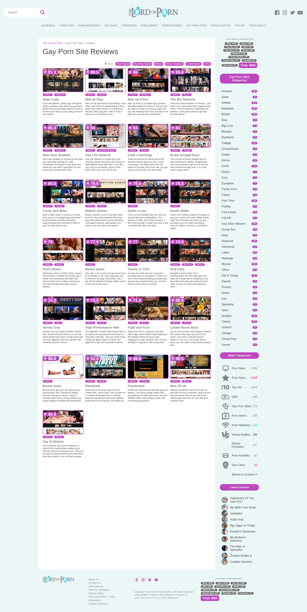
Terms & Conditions (99, 589)
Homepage (48, 25)
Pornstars (129, 25)
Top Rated (123, 63)
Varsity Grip (51, 327)
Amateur (227, 91)
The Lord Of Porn (53, 43)
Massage (227, 258)
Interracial (228, 246)
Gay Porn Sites (196, 25)
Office (225, 269)
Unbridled (236, 513)
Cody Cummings (140, 155)
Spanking (227, 304)
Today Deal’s (257, 25)
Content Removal (98, 603)
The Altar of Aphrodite (237, 548)
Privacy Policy (96, 593)
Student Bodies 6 (241, 555)
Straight (187, 150)
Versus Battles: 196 (239, 57)
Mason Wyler (95, 269)
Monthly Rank (142, 63)
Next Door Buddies (57, 155)
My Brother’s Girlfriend (238, 539)
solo (224, 298)
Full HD (226, 217)
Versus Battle (221, 25)
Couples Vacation (241, 561)
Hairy (225, 235)
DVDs (225, 166)
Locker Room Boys (184, 327)
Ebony (226, 171)
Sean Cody (51, 99)
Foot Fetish (229, 212)
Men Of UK (178, 386)
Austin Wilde (179, 211)
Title (207, 63)
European (228, 183)
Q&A (235, 396)
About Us (93, 579)
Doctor (226, 160)
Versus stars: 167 (231, 60)
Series (226, 292)
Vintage (226, 333)
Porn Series (149, 25)
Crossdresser (230, 148)
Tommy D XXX (138, 269)
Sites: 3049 (231, 43)
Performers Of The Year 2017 (242, 500)
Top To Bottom (53, 441)
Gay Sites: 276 (231, 50)
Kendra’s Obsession (242, 531)
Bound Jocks (52, 386)
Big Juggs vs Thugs (242, 525)
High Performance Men (102, 327)
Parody (226, 281)
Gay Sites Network (107, 150)
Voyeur (226, 344)
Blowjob (226, 131)
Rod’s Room (52, 269)
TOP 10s (240, 25)
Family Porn (229, 189)
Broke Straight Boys (185, 155)
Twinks (187, 323)
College (59, 206)
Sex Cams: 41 (229, 65)
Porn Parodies (172, 25)
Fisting (226, 206)
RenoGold (92, 386)
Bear (225, 120)
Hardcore (60, 95)
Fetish (225, 194)
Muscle (102, 95)
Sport (58, 323)
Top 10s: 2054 (232, 47)
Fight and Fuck (139, 327)
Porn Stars (238, 377)
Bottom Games (96, 211)
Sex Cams (110, 25)
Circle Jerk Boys (55, 211)
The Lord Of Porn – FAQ (102, 596)
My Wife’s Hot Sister (243, 507)
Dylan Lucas (137, 211)
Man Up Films (138, 99)
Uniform (227, 327)
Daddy (226, 154)
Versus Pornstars (238, 445)
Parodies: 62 (249, 60)
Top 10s (237, 387)
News (158, 63)
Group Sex (228, 229)
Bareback (145, 95)
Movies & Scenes (243, 474)
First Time (228, 200)
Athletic (47, 95)
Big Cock (188, 264)
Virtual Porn (229, 338)
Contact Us (94, 583)
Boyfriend (228, 137)
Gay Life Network (98, 155)
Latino (225, 252)
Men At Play (94, 99)
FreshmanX (136, 386)
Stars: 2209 (246, 43)
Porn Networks (89, 25)
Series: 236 (248, 50)
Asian (225, 97)
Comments (193, 63)
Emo (224, 177)
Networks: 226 (238, 54)
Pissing (226, 287)
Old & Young (230, 275)
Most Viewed (174, 63)
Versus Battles (241, 434)
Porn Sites (66, 25)
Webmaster (95, 600)
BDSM (226, 114)
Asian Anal (236, 519)
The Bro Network (182, 99)
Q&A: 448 (247, 47)
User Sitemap (96, 586)
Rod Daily (177, 269)
